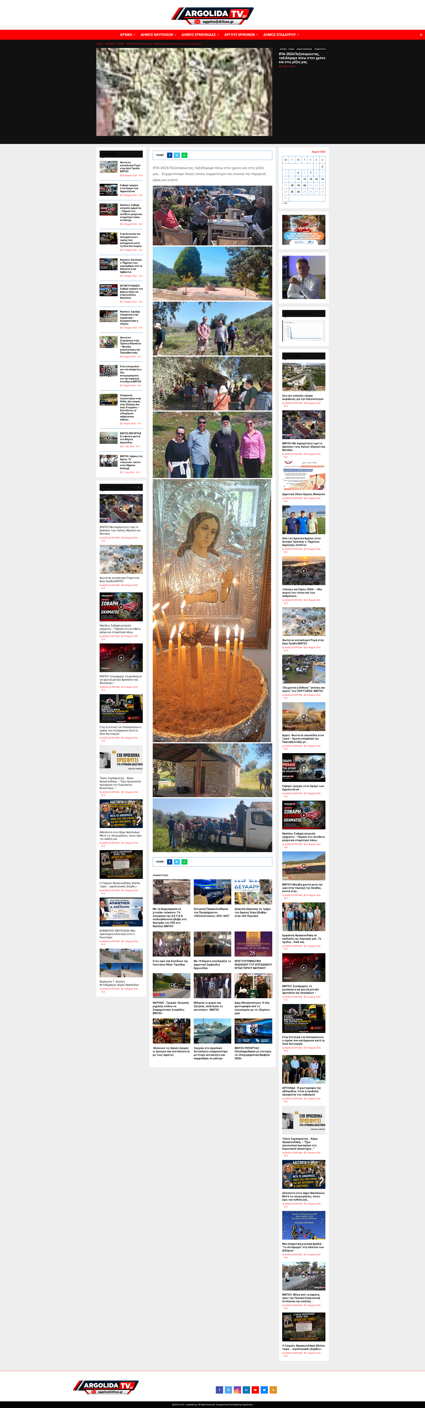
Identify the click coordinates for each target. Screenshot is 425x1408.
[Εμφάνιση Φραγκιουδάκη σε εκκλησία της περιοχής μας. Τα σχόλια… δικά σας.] (303, 916)
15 (316, 179)
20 (304, 185)
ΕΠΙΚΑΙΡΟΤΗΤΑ (320, 49)
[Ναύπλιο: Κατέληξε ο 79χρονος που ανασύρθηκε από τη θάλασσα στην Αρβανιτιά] (109, 264)
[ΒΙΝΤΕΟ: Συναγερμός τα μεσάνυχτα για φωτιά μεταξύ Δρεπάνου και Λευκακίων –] (121, 657)
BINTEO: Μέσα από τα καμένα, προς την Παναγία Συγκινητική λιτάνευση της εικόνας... (301, 1298)
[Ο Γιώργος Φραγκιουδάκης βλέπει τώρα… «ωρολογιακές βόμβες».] (121, 864)
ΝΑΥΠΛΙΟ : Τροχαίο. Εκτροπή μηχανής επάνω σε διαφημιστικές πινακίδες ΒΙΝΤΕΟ (171, 1008)
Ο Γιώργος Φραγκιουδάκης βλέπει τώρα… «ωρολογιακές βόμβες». (120, 884)
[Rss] (273, 1390)
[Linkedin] (246, 1390)
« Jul (284, 203)
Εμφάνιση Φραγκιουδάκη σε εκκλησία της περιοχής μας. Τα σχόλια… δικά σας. (301, 939)
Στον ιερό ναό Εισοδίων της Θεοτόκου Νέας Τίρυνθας (170, 963)
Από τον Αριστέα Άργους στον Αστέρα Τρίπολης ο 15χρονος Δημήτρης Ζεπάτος (301, 542)
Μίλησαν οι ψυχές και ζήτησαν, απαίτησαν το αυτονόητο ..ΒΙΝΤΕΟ (208, 1006)
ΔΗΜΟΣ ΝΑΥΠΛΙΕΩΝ (321, 2)
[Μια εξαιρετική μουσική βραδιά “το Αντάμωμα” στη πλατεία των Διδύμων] (303, 1225)
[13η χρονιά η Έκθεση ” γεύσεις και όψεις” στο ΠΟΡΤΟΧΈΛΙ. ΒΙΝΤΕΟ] (303, 669)
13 (304, 179)
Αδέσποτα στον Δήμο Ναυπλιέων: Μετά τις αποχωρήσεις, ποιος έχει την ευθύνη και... (121, 835)
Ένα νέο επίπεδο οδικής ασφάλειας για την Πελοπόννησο (303, 397)
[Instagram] (237, 1390)
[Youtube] (255, 1390)
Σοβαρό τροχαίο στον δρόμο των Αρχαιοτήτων (129, 188)
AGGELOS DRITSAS (111, 538)
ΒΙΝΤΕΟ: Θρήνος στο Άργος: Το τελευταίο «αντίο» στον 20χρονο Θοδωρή (131, 462)
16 (322, 179)
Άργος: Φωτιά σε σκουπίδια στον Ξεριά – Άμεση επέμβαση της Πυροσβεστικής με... (303, 739)
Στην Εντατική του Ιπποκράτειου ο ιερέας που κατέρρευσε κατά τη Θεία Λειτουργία (131, 240)
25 (292, 191)
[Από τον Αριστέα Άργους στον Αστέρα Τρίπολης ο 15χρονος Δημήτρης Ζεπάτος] (303, 519)
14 (310, 179)
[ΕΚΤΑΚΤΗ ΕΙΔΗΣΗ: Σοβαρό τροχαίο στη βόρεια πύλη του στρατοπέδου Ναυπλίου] (109, 290)
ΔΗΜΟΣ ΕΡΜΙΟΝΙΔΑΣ (343, 2)
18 (292, 185)
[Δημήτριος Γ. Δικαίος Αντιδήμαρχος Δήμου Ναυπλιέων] (121, 963)
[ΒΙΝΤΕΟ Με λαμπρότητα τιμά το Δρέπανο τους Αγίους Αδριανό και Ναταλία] (121, 508)
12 (298, 179)
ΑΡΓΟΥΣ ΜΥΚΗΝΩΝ (364, 2)
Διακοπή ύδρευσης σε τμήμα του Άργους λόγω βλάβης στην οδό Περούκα (252, 912)
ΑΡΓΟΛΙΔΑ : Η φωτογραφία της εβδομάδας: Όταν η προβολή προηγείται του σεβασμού (301, 1091)
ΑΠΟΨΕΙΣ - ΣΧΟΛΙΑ (287, 49)
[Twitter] (228, 1390)
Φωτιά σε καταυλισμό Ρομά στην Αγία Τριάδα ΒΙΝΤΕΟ (119, 579)
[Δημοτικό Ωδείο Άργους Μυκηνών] (303, 475)
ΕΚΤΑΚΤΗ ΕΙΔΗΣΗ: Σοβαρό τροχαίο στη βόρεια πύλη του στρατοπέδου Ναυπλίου (131, 291)
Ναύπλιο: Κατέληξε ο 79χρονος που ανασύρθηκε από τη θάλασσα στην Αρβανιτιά (131, 266)
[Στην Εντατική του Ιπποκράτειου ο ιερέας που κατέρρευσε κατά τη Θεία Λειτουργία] (109, 238)
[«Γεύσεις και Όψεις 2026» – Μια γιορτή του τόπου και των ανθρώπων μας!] (303, 570)
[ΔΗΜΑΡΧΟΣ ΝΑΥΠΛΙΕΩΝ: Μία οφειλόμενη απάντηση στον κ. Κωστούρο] (121, 912)
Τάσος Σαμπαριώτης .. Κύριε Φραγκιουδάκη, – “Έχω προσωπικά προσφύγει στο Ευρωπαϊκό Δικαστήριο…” (120, 783)
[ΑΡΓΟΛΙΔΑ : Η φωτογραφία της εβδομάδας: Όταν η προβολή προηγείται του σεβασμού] (303, 1069)
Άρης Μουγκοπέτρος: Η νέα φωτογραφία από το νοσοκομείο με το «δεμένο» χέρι (252, 1008)
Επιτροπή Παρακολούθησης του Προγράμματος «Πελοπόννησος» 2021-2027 (211, 912)
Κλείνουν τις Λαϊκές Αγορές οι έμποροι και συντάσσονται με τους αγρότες (171, 1052)
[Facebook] (219, 1390)
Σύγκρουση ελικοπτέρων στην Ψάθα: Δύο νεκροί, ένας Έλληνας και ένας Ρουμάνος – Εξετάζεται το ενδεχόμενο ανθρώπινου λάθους (130, 407)
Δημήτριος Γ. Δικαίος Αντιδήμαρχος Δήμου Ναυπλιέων (119, 983)
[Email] (264, 1390)
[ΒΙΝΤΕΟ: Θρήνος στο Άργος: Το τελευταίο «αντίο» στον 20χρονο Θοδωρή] (109, 461)
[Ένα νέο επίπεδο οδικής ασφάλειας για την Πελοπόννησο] (303, 377)
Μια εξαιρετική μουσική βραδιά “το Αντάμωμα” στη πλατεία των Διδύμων (303, 1247)
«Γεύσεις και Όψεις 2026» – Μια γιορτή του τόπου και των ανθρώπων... (302, 593)
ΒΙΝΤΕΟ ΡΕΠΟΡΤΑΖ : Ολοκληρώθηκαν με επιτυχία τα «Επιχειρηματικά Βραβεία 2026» (253, 1053)
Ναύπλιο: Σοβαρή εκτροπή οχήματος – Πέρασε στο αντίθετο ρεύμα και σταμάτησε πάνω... (120, 629)
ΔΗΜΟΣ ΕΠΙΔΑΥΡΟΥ (385, 2)
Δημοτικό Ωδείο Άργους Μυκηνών (303, 494)
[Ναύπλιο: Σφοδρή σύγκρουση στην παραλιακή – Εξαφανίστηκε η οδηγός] (109, 316)
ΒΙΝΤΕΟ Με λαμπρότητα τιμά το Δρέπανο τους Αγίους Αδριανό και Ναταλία (120, 530)
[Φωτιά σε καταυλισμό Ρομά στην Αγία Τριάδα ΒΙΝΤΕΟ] (109, 167)
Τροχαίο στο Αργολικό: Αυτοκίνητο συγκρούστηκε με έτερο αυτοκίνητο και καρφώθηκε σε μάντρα (211, 1053)
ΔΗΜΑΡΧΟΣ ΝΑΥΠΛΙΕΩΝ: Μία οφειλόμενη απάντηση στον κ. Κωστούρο (117, 934)
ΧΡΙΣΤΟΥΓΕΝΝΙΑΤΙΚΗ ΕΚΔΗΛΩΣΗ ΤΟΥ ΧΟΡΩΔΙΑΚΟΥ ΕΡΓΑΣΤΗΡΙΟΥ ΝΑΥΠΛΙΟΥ (253, 965)
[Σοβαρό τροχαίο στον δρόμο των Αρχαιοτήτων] (109, 190)
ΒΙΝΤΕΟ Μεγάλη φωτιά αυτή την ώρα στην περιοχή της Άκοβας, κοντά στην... (302, 888)
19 (298, 185)
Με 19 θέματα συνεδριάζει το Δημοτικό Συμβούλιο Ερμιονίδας (212, 965)
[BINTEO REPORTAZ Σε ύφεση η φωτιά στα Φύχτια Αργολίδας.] (109, 438)
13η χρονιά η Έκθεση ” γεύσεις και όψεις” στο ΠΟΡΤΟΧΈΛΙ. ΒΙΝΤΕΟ (303, 689)
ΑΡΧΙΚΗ (306, 2)
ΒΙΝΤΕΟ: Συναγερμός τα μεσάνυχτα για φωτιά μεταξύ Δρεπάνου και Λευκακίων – (121, 680)
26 (298, 191)
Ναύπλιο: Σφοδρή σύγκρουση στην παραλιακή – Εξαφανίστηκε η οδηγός (130, 317)
